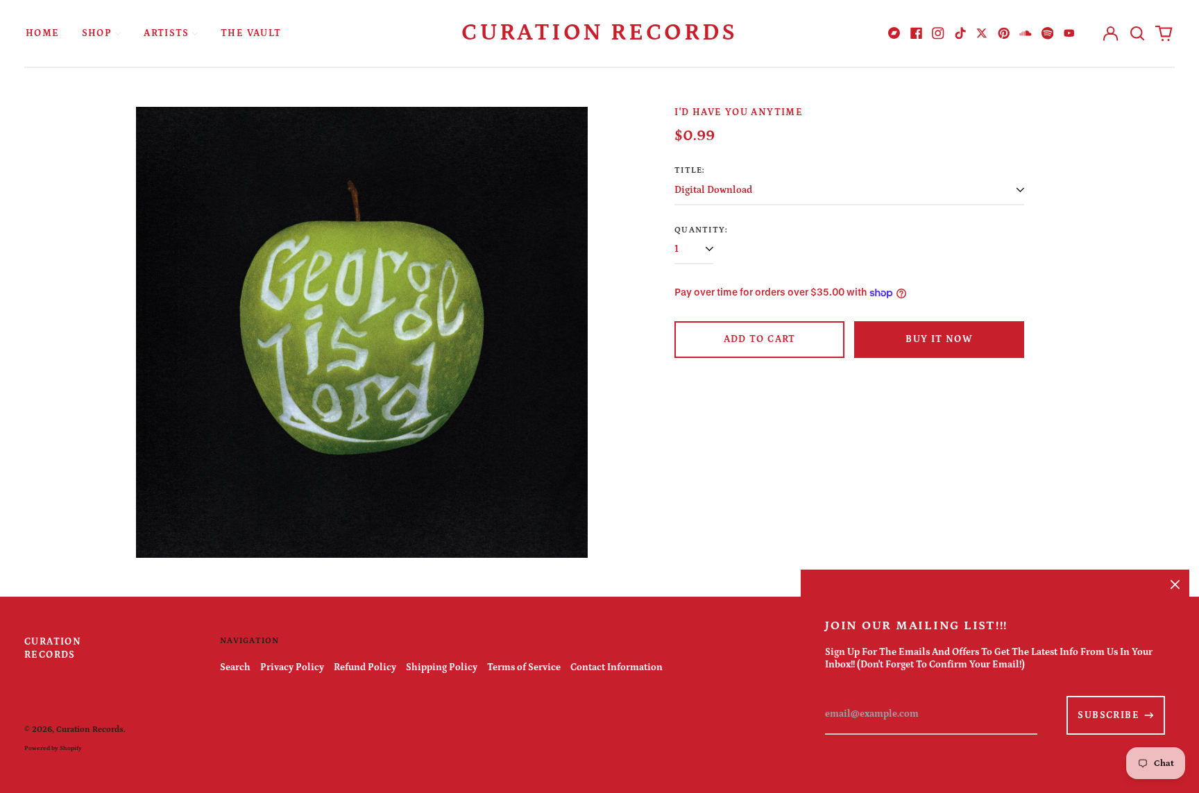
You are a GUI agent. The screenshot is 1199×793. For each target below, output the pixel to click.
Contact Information (616, 667)
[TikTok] (960, 33)
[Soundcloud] (1025, 33)
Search (235, 667)
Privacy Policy (292, 667)
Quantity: (701, 230)
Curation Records (599, 32)
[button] (1137, 33)
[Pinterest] (1004, 33)
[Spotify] (1047, 33)
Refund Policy (365, 667)
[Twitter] (982, 33)
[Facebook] (916, 33)
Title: (689, 170)
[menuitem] (43, 33)
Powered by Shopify (53, 747)
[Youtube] (1069, 33)
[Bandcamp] (894, 33)
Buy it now (939, 339)
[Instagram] (938, 33)
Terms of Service (524, 667)
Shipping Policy (441, 667)
